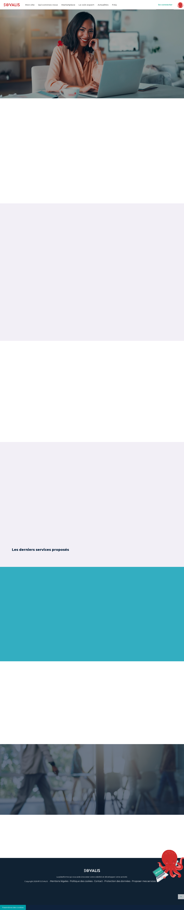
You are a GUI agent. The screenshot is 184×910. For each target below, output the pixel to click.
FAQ (114, 5)
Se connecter (165, 4)
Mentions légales (59, 881)
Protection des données (117, 881)
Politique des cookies (81, 881)
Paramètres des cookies (13, 907)
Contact (98, 881)
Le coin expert (86, 5)
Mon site (29, 5)
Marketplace (68, 5)
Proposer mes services (144, 881)
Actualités (103, 5)
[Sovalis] (11, 5)
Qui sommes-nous (48, 5)
